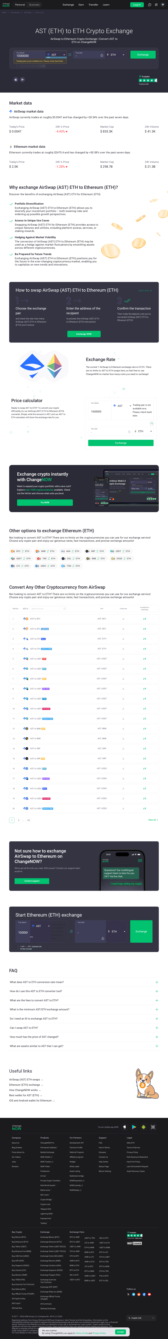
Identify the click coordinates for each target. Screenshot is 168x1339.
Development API (77, 1143)
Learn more (143, 290)
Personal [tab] (20, 4)
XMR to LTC (89, 1257)
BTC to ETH (74, 1270)
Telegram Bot (45, 1209)
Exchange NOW (83, 334)
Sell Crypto (16, 1303)
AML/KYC (131, 1143)
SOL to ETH (103, 1238)
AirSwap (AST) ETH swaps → (26, 1079)
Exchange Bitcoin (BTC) (49, 1237)
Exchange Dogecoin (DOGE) (51, 1270)
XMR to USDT (90, 1276)
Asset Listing (75, 1171)
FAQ (100, 1143)
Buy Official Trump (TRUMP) (23, 1294)
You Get (79, 53)
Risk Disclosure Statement (137, 1157)
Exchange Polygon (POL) (50, 1275)
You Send (20, 53)
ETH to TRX (104, 1271)
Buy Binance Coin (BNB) (21, 1251)
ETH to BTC (74, 1256)
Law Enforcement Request (137, 1166)
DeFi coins (44, 1195)
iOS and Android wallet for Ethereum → (32, 1100)
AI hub (43, 1176)
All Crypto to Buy (18, 1299)
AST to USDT (38, 659)
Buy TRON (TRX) (18, 1280)
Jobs (14, 1162)
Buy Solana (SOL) (19, 1289)
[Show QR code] (153, 1127)
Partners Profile (76, 1147)
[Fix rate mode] (101, 55)
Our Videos (16, 1157)
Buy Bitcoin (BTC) (19, 1237)
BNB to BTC (89, 1252)
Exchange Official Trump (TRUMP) (50, 1297)
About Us (15, 1143)
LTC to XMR (89, 1243)
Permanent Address (48, 1147)
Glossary (102, 1152)
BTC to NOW (104, 1266)
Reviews (15, 1166)
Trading (43, 1223)
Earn (81, 4)
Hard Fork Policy (133, 1162)
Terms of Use (82, 1333)
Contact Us (103, 1157)
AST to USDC (38, 768)
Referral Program (77, 1152)
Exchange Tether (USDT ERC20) (53, 1247)
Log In (137, 4)
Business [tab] (34, 4)
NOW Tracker (45, 1162)
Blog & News (17, 1147)
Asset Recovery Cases (136, 1171)
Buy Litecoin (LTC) (19, 1270)
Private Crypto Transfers (50, 1181)
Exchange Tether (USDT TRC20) (53, 1251)
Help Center (103, 1162)
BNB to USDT (90, 1281)
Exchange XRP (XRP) (48, 1287)
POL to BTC (104, 1276)
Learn (106, 4)
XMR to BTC (75, 1261)
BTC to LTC (103, 1252)
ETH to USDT (104, 1257)
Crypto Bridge (46, 1199)
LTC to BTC (89, 1266)
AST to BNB (37, 728)
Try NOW (45, 502)
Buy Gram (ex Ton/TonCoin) (23, 1284)
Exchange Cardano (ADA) (50, 1265)
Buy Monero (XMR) (19, 1275)
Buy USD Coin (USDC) (20, 1256)
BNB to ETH (74, 1265)
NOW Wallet (45, 1157)
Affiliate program (76, 1157)
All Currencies (45, 1304)
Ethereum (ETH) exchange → (26, 1084)
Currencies (15, 12)
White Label (74, 1166)
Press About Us (18, 1152)
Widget (72, 1162)
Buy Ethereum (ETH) (20, 1242)
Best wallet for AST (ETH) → (25, 1095)
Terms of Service (133, 1147)
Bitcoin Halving (105, 1171)
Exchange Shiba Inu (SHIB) (51, 1292)
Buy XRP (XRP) (18, 1261)
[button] (56, 54)
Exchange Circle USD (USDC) (51, 1256)
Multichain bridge (77, 1176)
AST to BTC (35, 619)
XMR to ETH (89, 1262)
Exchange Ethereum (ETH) (51, 1242)
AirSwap (27, 12)
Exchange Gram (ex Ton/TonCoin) (48, 1281)
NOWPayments (76, 1181)
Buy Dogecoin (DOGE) (20, 1265)
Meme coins (45, 1190)
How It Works (104, 1147)
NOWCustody (75, 1185)
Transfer (93, 4)
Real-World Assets (47, 1185)
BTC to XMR (75, 1237)
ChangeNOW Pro (47, 1143)
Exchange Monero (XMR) (50, 1261)
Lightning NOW (46, 1214)
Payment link (45, 1218)
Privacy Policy (132, 1152)
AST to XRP (35, 748)
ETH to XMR (75, 1251)
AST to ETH (37, 639)
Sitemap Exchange (48, 1308)
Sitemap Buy (17, 1308)
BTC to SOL (103, 1281)
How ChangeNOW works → (25, 1090)
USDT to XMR (75, 1247)
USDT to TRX (90, 1238)
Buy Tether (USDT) (19, 1247)
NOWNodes (74, 1190)
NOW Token (45, 1166)
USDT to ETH (104, 1243)
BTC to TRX (104, 1262)
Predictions (45, 1171)
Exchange (68, 4)
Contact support (31, 881)
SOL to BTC (74, 1275)
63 (28, 820)
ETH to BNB (89, 1247)
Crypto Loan (45, 1204)
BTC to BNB (89, 1271)
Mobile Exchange (47, 1152)
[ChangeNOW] (6, 5)
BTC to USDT (75, 1242)
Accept (120, 1332)
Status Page (104, 1166)
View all (152, 820)
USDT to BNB (104, 1247)
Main (4, 12)
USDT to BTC (75, 1280)
